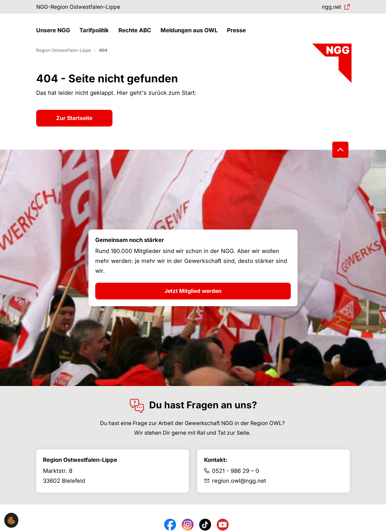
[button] (54, 30)
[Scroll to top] (340, 150)
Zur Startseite (74, 118)
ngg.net (331, 7)
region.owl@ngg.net (239, 480)
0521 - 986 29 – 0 (235, 470)
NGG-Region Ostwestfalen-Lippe (78, 7)
